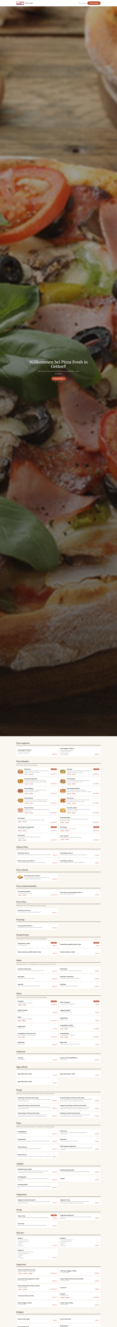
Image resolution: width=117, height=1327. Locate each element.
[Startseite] (20, 3)
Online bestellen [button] (94, 3)
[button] (37, 751)
